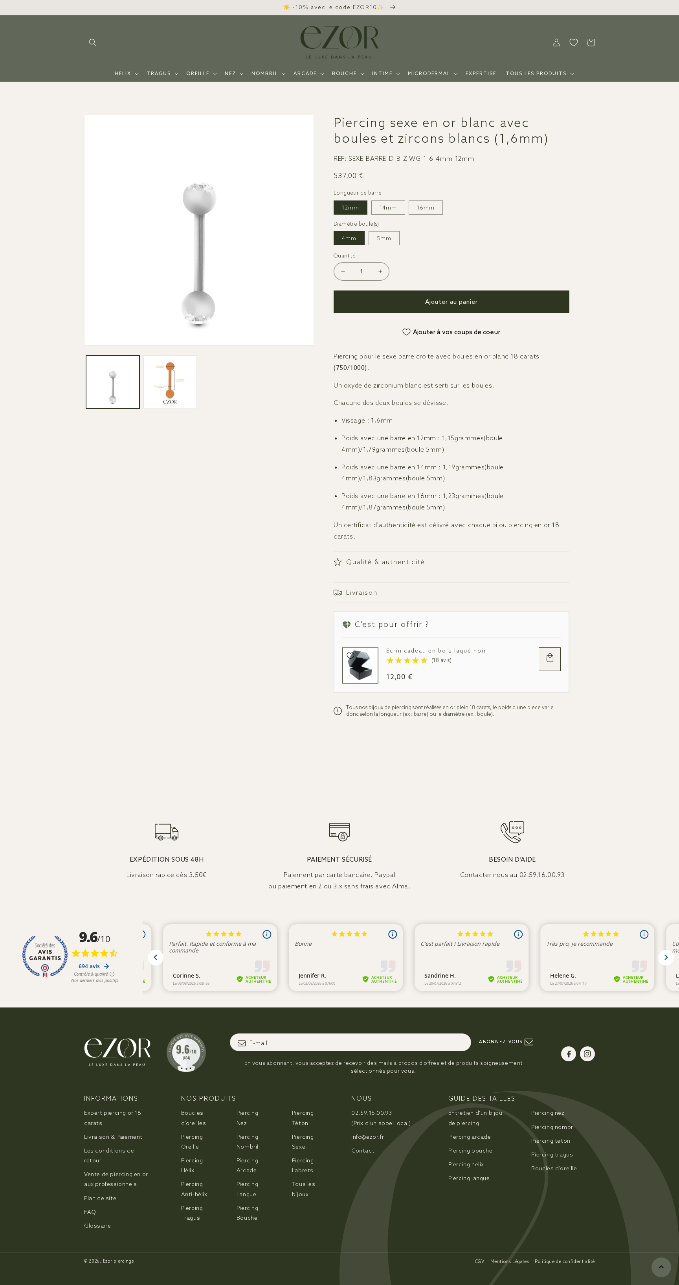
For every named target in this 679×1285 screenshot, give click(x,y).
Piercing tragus (552, 1154)
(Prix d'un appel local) (381, 1117)
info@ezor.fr (367, 1136)
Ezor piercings (118, 1261)
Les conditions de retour (109, 1155)
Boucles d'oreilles (193, 1117)
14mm (388, 207)
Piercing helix (466, 1164)
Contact (362, 1150)
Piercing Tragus (192, 1212)
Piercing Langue (248, 1188)
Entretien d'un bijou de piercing (475, 1117)
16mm (426, 207)
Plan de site (100, 1198)
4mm (349, 238)
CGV (479, 1261)
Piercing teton (550, 1140)
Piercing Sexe (303, 1141)
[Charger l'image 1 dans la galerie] (112, 382)
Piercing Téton (303, 1117)
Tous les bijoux (304, 1188)
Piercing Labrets (303, 1165)
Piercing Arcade (248, 1165)
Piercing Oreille (192, 1141)
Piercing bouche (470, 1150)
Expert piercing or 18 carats (112, 1117)
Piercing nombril (553, 1127)
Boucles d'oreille (554, 1168)
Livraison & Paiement (113, 1136)
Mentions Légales (509, 1261)
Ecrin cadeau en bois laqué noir (436, 650)
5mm (384, 238)
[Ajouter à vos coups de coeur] (350, 655)
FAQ (90, 1211)
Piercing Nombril (248, 1141)
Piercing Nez (248, 1117)
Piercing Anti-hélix (194, 1188)
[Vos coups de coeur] (573, 42)
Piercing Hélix (192, 1165)
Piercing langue (469, 1178)
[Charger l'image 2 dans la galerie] (170, 382)
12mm (350, 207)
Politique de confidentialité (565, 1261)
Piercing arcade (469, 1136)
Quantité (345, 255)
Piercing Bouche (248, 1212)
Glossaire (97, 1225)
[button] (92, 42)
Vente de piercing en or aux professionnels (116, 1179)
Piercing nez (547, 1112)
